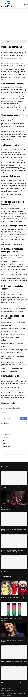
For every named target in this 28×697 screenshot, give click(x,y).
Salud (4, 449)
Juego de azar (6, 437)
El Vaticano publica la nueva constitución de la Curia (13, 683)
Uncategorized (6, 456)
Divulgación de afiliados (6, 693)
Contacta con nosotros (6, 695)
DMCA (12, 690)
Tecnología (5, 452)
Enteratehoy (8, 688)
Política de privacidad (19, 693)
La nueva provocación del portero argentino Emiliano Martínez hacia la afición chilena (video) (13, 551)
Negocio (4, 440)
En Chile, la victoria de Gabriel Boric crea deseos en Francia (13, 640)
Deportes (5, 428)
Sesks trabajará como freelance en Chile (10, 572)
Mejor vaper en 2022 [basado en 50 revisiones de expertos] (12, 619)
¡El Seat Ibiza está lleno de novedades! (10, 488)
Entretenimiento (6, 434)
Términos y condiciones (6, 691)
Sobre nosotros (5, 690)
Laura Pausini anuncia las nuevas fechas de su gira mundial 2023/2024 (12, 508)
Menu (26, 4)
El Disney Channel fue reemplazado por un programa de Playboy (13, 529)
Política (4, 443)
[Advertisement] (14, 24)
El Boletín (5, 431)
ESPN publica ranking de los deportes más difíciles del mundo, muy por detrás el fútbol (13, 598)
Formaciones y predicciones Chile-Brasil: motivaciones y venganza (14, 662)
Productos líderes (7, 446)
